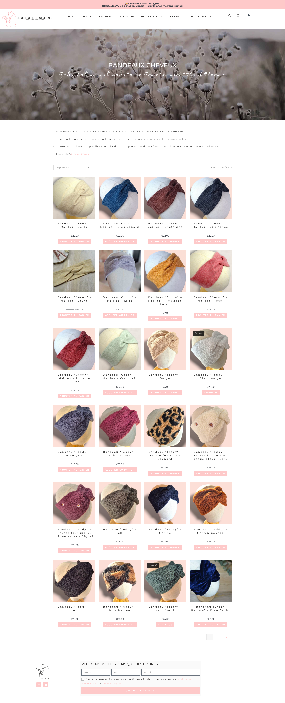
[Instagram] (38, 684)
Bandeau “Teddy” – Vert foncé (165, 608)
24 (219, 167)
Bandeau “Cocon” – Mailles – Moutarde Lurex (165, 301)
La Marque (175, 16)
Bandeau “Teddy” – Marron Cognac (210, 531)
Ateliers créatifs (151, 16)
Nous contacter (201, 16)
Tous (229, 167)
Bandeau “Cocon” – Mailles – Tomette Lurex (75, 378)
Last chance (105, 16)
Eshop (69, 16)
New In (87, 16)
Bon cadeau (126, 16)
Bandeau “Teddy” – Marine (165, 531)
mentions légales (112, 683)
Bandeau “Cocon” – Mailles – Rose (211, 299)
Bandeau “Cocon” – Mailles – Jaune (75, 299)
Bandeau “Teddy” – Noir (74, 608)
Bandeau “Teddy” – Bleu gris (74, 453)
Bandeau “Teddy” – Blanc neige (210, 376)
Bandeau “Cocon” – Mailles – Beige (75, 225)
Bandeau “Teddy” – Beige (165, 376)
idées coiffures (80, 154)
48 (223, 167)
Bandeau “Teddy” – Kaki (120, 531)
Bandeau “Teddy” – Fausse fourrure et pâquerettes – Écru (210, 455)
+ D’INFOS (211, 392)
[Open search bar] (230, 15)
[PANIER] (238, 15)
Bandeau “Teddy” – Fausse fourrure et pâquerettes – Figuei (74, 533)
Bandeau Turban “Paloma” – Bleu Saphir (210, 608)
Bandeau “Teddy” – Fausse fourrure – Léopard (165, 455)
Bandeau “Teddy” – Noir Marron (120, 608)
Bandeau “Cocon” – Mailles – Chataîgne (165, 225)
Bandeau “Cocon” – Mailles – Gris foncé (210, 225)
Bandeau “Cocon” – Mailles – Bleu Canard (119, 225)
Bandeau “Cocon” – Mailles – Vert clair (120, 376)
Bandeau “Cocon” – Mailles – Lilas (120, 299)
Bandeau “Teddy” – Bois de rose (120, 453)
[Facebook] (45, 684)
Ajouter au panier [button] (74, 241)
